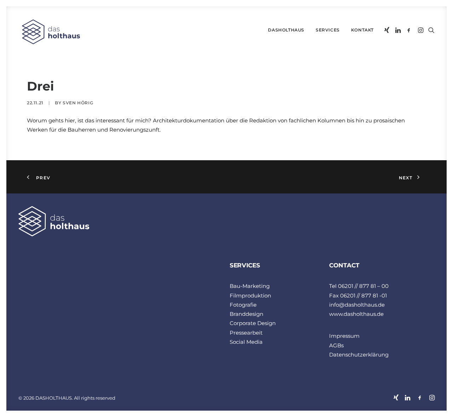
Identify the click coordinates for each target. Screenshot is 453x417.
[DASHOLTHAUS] (49, 31)
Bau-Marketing (250, 286)
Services (328, 30)
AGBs (336, 345)
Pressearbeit (246, 332)
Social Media (246, 341)
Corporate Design (253, 323)
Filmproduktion (250, 295)
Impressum (344, 335)
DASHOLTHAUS (286, 30)
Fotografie (243, 304)
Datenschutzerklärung (359, 354)
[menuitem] (286, 30)
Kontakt (362, 30)
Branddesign (246, 314)
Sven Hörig (78, 102)
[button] (387, 30)
